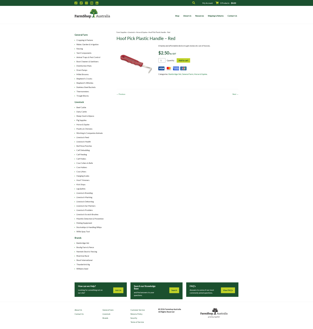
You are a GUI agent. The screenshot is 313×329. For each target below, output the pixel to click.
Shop (177, 16)
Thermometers (82, 91)
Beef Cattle (81, 107)
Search (174, 290)
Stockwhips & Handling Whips (89, 227)
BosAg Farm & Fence (85, 247)
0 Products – (228, 3)
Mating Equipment (84, 223)
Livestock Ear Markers (85, 206)
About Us (187, 16)
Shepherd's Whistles (84, 83)
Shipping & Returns (216, 16)
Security (133, 318)
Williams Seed (82, 268)
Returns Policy (136, 314)
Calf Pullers (81, 159)
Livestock (79, 102)
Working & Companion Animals (89, 133)
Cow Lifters (81, 171)
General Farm (81, 35)
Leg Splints (80, 188)
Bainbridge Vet (82, 243)
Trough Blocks (82, 96)
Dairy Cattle (81, 111)
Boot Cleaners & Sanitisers (87, 61)
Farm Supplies (122, 32)
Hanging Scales (82, 176)
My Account (207, 3)
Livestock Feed (82, 137)
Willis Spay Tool (83, 231)
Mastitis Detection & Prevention (90, 218)
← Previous (121, 94)
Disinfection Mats (84, 66)
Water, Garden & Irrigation (87, 44)
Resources (199, 16)
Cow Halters (81, 167)
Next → (235, 94)
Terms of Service (137, 322)
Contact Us (232, 16)
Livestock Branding (84, 193)
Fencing (79, 48)
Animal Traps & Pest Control (88, 57)
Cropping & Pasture (84, 40)
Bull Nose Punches (84, 146)
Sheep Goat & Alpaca (85, 116)
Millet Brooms (82, 74)
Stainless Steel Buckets (86, 87)
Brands (78, 238)
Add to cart (183, 60)
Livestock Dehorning (85, 201)
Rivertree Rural (82, 256)
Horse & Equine (82, 124)
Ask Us (118, 290)
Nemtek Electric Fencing (86, 251)
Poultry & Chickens (84, 129)
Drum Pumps (81, 70)
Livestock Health (83, 141)
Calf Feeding (81, 154)
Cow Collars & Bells (84, 163)
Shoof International (84, 260)
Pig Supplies (81, 120)
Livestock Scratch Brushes (87, 214)
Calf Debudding (83, 150)
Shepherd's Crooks (84, 78)
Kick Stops (80, 184)
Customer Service (137, 310)
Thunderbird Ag (83, 264)
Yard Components (83, 53)
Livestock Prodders (84, 210)
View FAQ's (228, 290)
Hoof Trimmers (82, 180)
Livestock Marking (84, 197)
